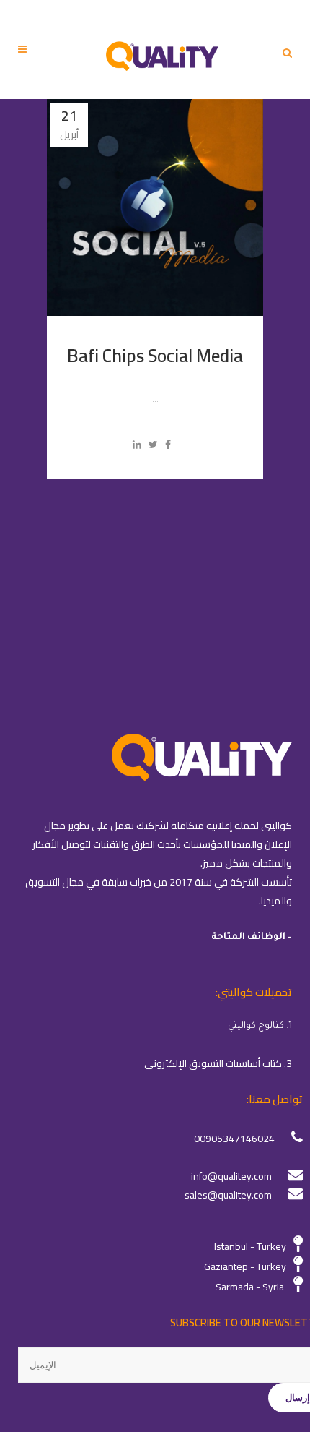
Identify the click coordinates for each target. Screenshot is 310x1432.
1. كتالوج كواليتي (260, 1026)
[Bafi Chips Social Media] (155, 207)
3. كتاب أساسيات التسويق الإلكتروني (218, 1063)
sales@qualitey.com (228, 1195)
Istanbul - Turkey (250, 1246)
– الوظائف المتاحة (251, 937)
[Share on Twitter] (153, 444)
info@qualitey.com (231, 1176)
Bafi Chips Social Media (155, 355)
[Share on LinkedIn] (137, 444)
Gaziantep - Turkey (245, 1266)
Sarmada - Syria (250, 1286)
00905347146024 (234, 1138)
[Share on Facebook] (168, 444)
